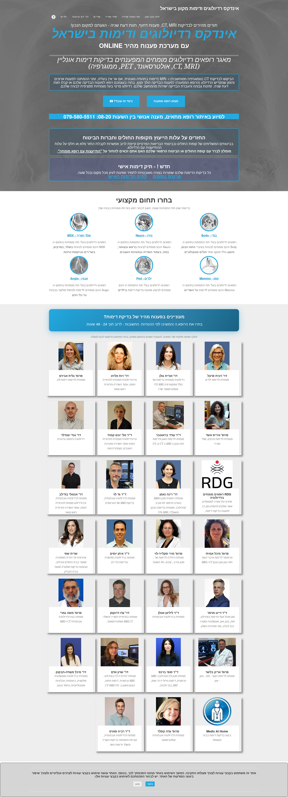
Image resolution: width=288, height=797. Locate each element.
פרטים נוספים (167, 176)
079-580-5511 (79, 116)
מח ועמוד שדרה (131, 16)
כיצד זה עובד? (123, 101)
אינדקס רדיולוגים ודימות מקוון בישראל (199, 8)
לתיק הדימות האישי (127, 176)
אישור (150, 784)
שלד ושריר (111, 16)
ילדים (64, 16)
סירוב (137, 783)
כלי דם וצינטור (80, 16)
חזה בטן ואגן (152, 16)
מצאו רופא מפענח (166, 101)
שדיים (97, 16)
